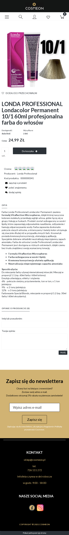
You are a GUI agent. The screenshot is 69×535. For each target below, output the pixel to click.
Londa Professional (27, 173)
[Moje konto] (34, 17)
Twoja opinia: (8, 330)
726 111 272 (34, 470)
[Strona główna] (34, 6)
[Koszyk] (62, 16)
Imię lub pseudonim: (12, 318)
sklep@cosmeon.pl (34, 459)
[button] (7, 16)
